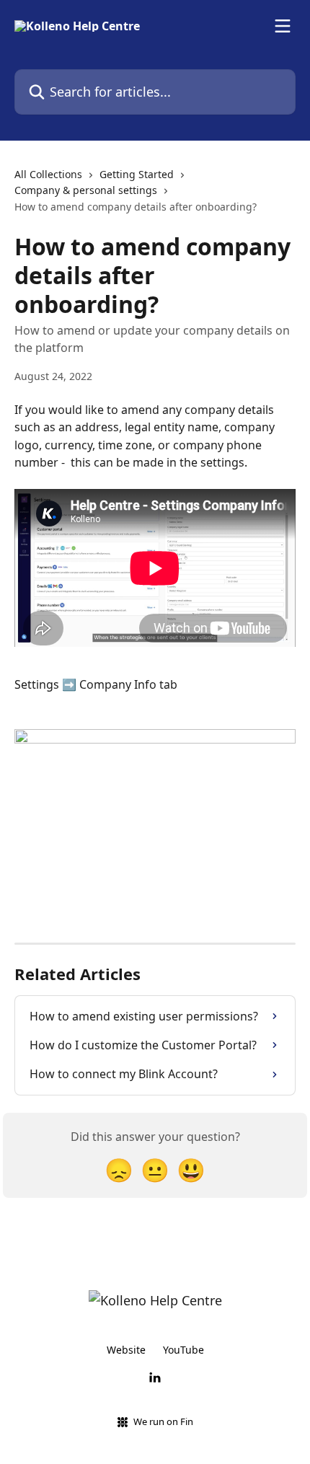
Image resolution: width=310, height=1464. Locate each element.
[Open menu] (283, 26)
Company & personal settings (85, 190)
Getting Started (136, 174)
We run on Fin (163, 1421)
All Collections (48, 174)
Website (126, 1350)
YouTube (183, 1350)
